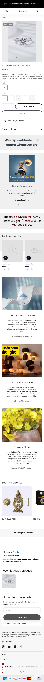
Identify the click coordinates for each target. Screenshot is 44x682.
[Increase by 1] (11, 106)
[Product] (12, 251)
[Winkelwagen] (41, 11)
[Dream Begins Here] (22, 170)
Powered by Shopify (34, 666)
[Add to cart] (5, 258)
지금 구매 (22, 113)
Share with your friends (15, 121)
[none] (2, 532)
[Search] (7, 11)
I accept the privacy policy (16, 623)
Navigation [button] (3, 11)
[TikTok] (21, 646)
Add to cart (29, 106)
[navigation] (20, 58)
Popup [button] (9, 269)
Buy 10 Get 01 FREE (8, 519)
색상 (3, 83)
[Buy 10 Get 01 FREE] (17, 501)
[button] (2, 178)
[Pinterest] (3, 646)
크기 (3, 94)
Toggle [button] (41, 129)
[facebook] (15, 646)
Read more (37, 79)
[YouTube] (9, 646)
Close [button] (41, 4)
